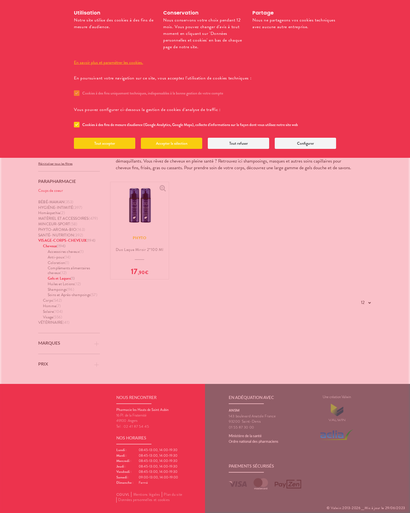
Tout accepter (104, 143)
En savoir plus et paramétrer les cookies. (108, 62)
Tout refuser (238, 143)
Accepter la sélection (171, 143)
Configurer (305, 143)
